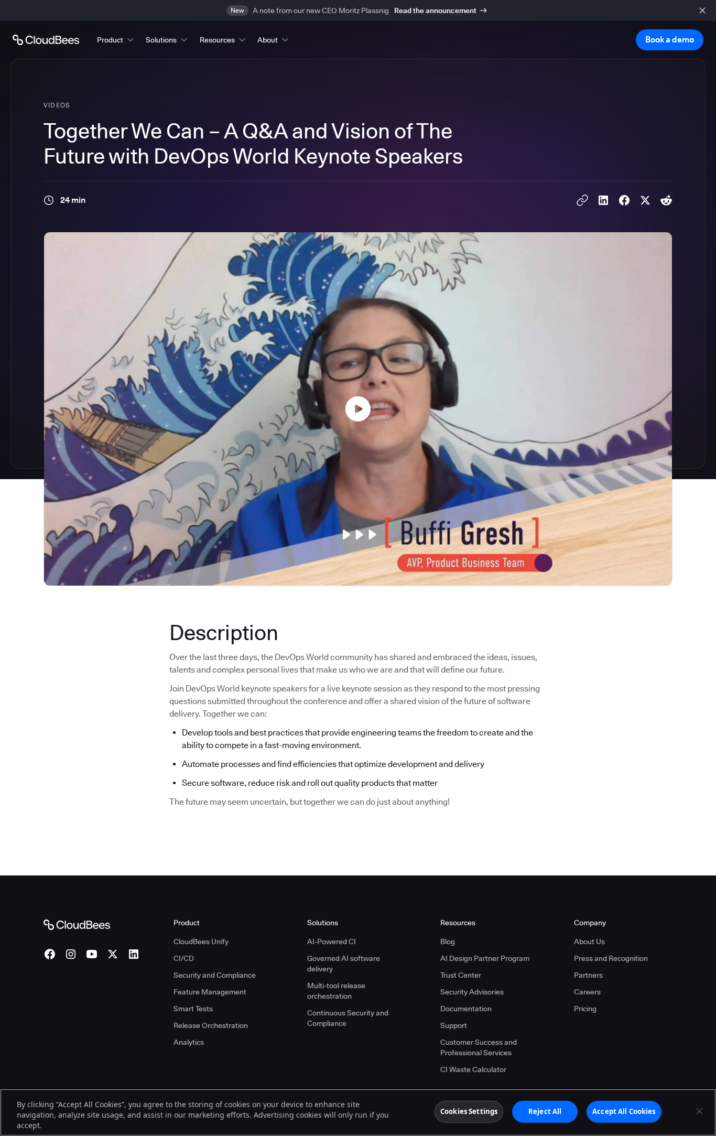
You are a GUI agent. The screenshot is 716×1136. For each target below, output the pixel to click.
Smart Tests (193, 1008)
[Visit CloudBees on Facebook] (50, 954)
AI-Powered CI (331, 941)
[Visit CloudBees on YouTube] (91, 954)
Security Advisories (472, 992)
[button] (116, 39)
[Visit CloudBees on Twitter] (112, 954)
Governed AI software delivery (343, 963)
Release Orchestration (210, 1025)
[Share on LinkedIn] (603, 200)
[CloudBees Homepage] (77, 924)
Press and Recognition (611, 958)
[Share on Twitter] (645, 200)
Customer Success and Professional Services (478, 1047)
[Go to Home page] (46, 40)
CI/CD (183, 958)
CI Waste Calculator (473, 1069)
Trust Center (460, 975)
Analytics (188, 1042)
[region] (358, 1112)
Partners (588, 975)
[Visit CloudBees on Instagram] (70, 954)
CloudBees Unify (201, 941)
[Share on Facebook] (624, 200)
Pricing (585, 1008)
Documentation (466, 1008)
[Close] (699, 1111)
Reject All (544, 1111)
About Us (589, 941)
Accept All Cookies (623, 1111)
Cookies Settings (468, 1111)
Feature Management (209, 992)
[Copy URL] (582, 200)
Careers (587, 992)
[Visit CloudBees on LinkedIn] (133, 954)
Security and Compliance (214, 975)
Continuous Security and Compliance (347, 1018)
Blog (447, 941)
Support (453, 1025)
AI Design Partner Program (484, 958)
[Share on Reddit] (666, 200)
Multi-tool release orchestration (336, 990)
